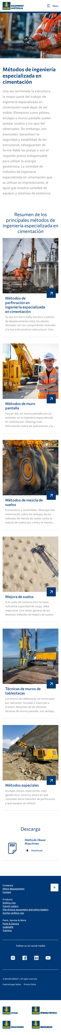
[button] (54, 887)
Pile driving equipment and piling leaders (25, 909)
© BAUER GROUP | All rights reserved (20, 978)
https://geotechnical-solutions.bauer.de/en (44, 1010)
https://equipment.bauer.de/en (13, 1022)
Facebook (25, 958)
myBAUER (8, 927)
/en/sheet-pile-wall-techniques (30, 674)
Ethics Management (13, 888)
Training (7, 930)
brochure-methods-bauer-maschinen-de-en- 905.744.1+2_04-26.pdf (30, 848)
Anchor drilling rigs (13, 912)
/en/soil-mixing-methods (30, 485)
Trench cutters (10, 906)
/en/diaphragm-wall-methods (30, 388)
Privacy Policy (30, 984)
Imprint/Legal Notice (12, 984)
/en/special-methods (30, 768)
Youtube (48, 958)
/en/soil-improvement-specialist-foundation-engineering (30, 579)
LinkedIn (36, 958)
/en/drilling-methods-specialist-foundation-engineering (30, 287)
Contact (7, 892)
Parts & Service (11, 923)
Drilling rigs (9, 902)
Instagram (13, 958)
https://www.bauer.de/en (10, 1008)
